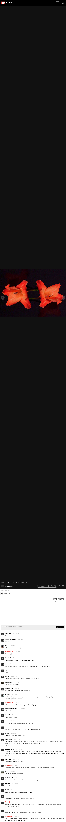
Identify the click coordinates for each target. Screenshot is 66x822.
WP (2, 709)
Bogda (7, 694)
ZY (2, 671)
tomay (7, 810)
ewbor (7, 733)
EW (2, 734)
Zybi (6, 670)
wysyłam (59, 627)
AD (3, 784)
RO (3, 664)
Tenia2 (7, 676)
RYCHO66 (8, 739)
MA (3, 715)
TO (3, 658)
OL (3, 721)
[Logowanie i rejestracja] (63, 2)
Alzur (7, 790)
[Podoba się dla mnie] (51, 586)
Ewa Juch (8, 682)
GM (2, 640)
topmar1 (8, 658)
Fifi (6, 645)
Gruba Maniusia (10, 639)
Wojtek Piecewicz (11, 708)
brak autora (9, 688)
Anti (6, 771)
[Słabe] (55, 586)
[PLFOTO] (6, 2)
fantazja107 (9, 586)
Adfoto (7, 783)
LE (2, 634)
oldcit (7, 721)
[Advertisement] (27, 611)
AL (2, 790)
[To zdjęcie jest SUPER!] (48, 586)
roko (6, 664)
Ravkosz (8, 759)
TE (2, 677)
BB (3, 750)
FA (3, 586)
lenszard (8, 633)
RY (3, 740)
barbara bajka (9, 749)
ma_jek (7, 715)
